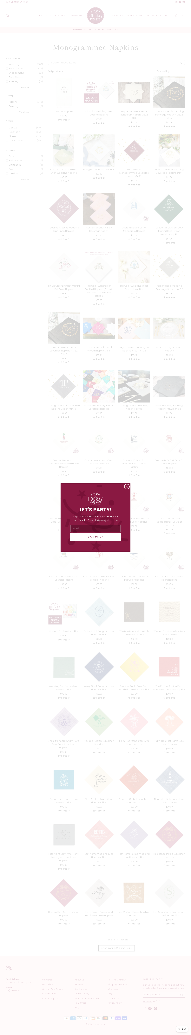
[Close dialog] (126, 486)
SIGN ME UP (95, 536)
